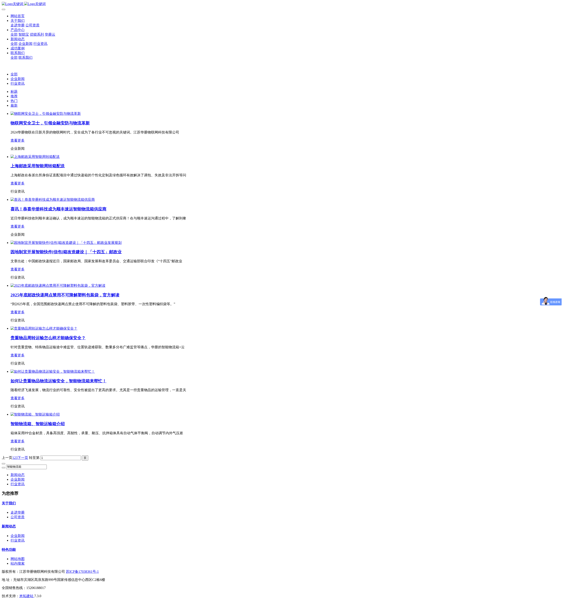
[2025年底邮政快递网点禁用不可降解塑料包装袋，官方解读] (58, 285)
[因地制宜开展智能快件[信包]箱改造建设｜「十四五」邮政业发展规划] (66, 242)
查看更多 (18, 140)
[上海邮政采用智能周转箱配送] (35, 157)
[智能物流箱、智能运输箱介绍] (35, 414)
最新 (14, 105)
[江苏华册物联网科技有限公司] (281, 4)
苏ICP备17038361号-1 (82, 571)
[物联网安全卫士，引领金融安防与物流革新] (46, 113)
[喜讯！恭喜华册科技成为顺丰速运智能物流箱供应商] (53, 199)
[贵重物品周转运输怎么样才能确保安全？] (44, 328)
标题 (14, 91)
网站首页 (18, 16)
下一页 (23, 458)
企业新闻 (18, 79)
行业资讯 (18, 83)
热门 (14, 101)
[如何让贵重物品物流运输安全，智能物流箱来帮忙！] (53, 371)
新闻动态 (18, 475)
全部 (14, 34)
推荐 (14, 96)
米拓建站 (26, 596)
